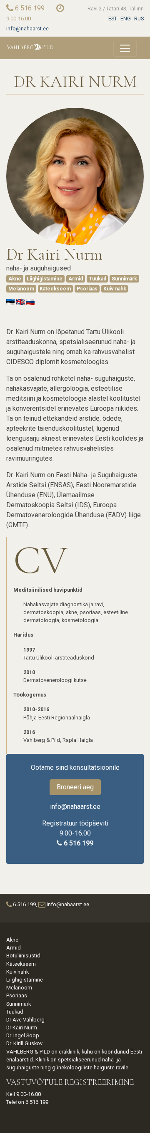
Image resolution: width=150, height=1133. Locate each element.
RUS (139, 18)
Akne (14, 279)
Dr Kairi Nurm (21, 1027)
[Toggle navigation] (125, 48)
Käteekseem (55, 289)
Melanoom (21, 289)
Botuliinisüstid (23, 955)
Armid (75, 279)
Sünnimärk (124, 279)
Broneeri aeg (75, 787)
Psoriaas (87, 289)
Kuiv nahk (114, 289)
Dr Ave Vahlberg (25, 1019)
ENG (125, 18)
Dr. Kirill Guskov (24, 1043)
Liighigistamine (44, 279)
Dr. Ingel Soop (22, 1035)
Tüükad (97, 279)
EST (112, 18)
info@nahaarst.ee (27, 28)
